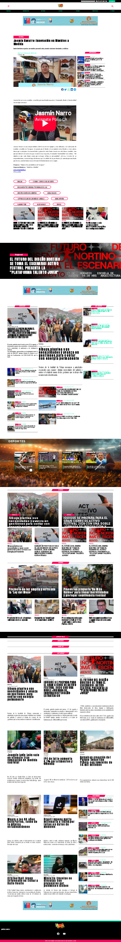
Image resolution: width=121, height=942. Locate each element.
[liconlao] (87, 374)
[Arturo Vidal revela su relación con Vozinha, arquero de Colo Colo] (87, 311)
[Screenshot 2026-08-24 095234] (11, 405)
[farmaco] (83, 876)
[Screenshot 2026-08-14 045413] (80, 59)
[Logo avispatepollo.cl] (60, 7)
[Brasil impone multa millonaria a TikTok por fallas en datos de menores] (87, 343)
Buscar (112, 1)
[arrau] (11, 372)
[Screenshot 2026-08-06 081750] (80, 75)
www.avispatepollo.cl (19, 169)
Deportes (19, 452)
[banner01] (60, 25)
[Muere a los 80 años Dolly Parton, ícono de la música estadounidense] (87, 327)
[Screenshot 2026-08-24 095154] (11, 416)
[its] (83, 889)
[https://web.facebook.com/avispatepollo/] (58, 934)
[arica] (11, 427)
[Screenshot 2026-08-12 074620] (80, 67)
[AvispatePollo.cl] (8, 7)
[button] (19, 181)
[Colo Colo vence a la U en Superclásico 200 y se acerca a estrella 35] (11, 394)
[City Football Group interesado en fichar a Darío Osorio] (87, 359)
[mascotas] (11, 383)
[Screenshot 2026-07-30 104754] (80, 83)
